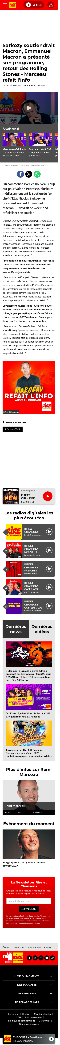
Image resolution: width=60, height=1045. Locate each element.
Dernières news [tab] (15, 629)
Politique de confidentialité (21, 1020)
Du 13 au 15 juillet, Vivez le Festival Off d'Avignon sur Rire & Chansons (28, 715)
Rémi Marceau (14, 806)
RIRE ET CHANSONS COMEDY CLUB (33, 604)
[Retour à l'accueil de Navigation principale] (12, 5)
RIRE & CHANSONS (31, 530)
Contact (26, 1014)
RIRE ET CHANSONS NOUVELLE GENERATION (32, 550)
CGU (18, 1017)
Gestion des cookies (29, 1024)
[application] (29, 108)
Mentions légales (42, 1014)
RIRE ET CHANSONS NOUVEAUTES (29, 497)
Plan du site (12, 1014)
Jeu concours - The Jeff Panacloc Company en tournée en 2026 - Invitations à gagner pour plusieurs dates (29, 752)
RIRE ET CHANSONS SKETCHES (31, 567)
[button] (28, 108)
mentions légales (12, 923)
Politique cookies (33, 1017)
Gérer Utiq (44, 1020)
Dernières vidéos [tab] (41, 629)
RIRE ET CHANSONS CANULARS (31, 585)
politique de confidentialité (30, 923)
